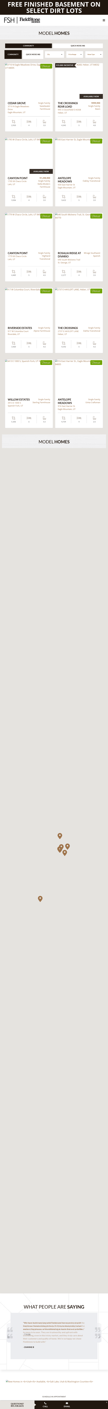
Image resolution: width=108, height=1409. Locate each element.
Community (28, 46)
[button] (60, 849)
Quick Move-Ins (78, 46)
